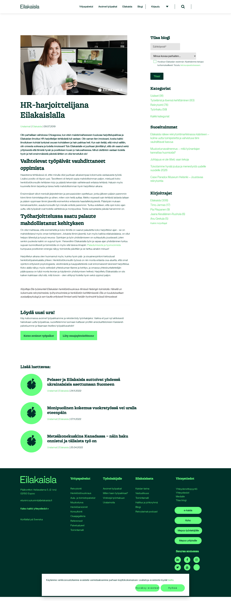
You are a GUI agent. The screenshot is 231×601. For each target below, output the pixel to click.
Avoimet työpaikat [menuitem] (107, 6)
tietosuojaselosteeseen (190, 65)
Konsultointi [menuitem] (76, 511)
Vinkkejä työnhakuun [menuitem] (114, 497)
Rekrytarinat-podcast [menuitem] (146, 511)
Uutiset (156, 95)
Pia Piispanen (160, 209)
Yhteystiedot (182, 492)
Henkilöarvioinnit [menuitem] (79, 507)
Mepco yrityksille (188, 540)
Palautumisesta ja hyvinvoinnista (104, 245)
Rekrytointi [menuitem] (76, 488)
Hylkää (172, 588)
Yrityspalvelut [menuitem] (86, 6)
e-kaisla (188, 510)
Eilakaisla (37, 126)
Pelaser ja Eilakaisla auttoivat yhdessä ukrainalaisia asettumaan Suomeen (83, 381)
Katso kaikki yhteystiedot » (34, 508)
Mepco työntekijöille (188, 530)
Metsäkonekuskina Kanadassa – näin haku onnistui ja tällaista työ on (87, 438)
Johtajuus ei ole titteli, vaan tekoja (169, 159)
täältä (170, 580)
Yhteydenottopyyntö (186, 488)
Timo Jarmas (160, 205)
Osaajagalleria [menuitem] (77, 516)
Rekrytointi (159, 105)
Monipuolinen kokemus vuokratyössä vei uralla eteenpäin (92, 410)
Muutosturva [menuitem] (76, 502)
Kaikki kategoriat (159, 116)
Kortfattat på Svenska (31, 519)
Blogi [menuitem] (140, 6)
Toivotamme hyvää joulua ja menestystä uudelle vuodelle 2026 (178, 168)
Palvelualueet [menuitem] (77, 525)
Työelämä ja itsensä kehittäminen (172, 100)
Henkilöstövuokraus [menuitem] (80, 493)
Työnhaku (158, 109)
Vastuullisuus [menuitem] (142, 493)
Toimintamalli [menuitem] (77, 529)
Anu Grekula (159, 218)
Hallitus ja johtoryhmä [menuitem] (146, 502)
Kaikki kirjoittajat (158, 223)
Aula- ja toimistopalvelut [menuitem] (82, 497)
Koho (188, 520)
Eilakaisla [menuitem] (127, 6)
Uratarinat (25, 126)
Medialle (180, 496)
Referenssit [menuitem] (76, 520)
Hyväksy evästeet (147, 588)
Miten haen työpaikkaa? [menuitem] (115, 493)
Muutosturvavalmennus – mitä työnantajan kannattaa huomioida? (175, 150)
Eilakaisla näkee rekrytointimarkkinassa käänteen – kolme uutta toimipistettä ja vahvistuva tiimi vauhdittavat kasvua (179, 138)
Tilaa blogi (181, 500)
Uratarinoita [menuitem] (109, 502)
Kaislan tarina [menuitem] (142, 488)
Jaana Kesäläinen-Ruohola (167, 214)
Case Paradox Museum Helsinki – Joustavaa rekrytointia (176, 179)
